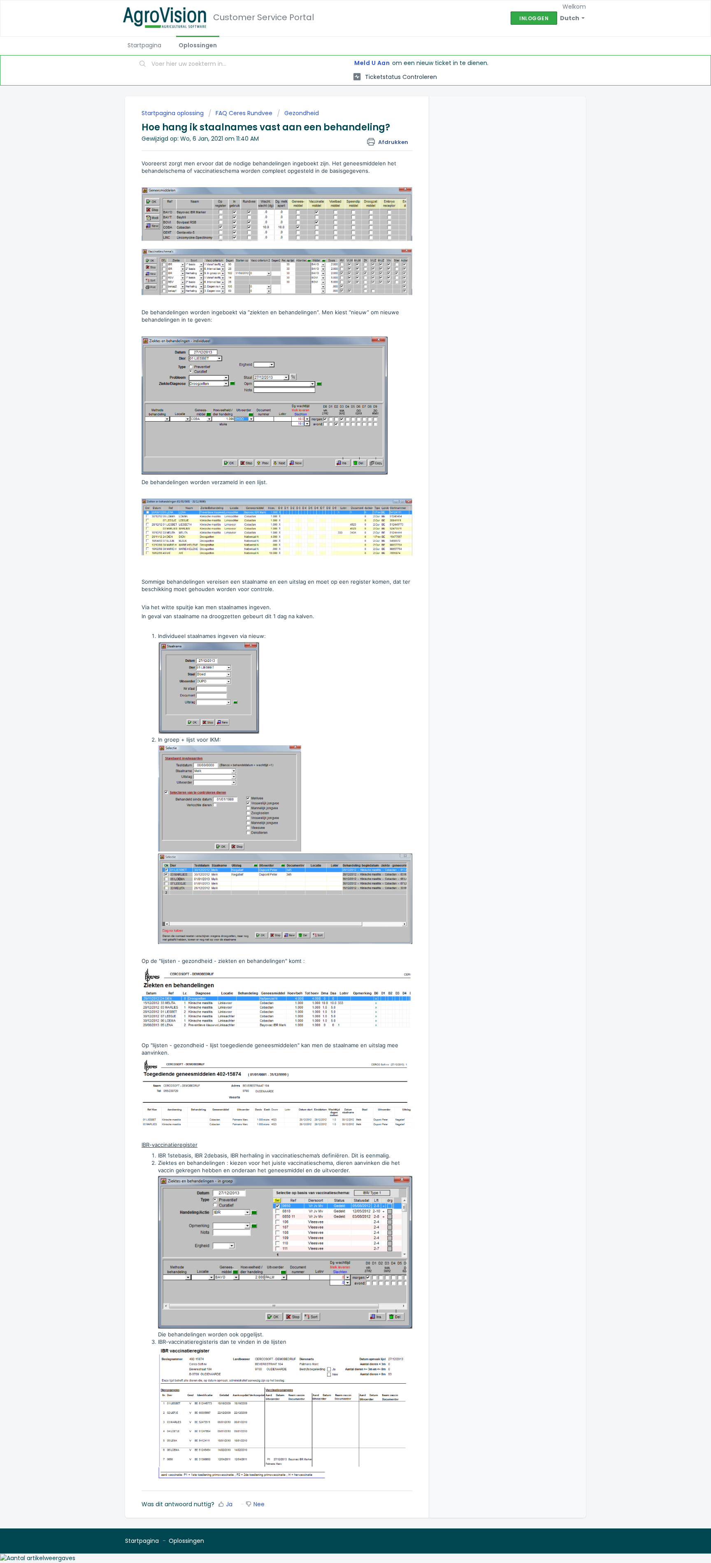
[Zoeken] (142, 64)
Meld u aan (372, 63)
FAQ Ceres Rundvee (244, 113)
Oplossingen (198, 45)
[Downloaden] (340, 695)
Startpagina (144, 45)
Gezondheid (301, 113)
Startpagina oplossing (173, 113)
